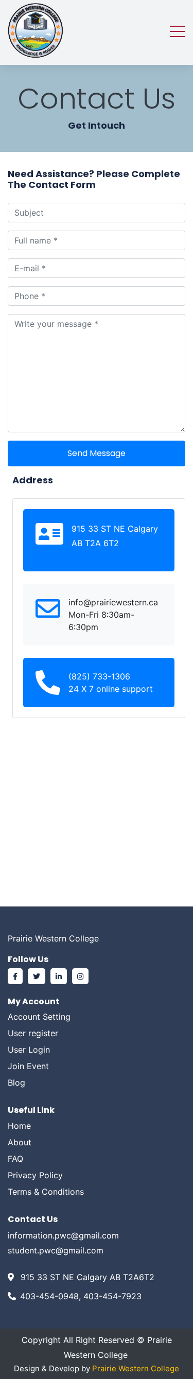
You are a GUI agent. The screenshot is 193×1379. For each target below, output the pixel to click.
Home (19, 1126)
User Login (29, 1049)
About (19, 1142)
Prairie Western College (135, 1368)
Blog (16, 1082)
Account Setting (39, 1016)
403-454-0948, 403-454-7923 (81, 1296)
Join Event (28, 1066)
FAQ (15, 1159)
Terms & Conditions (46, 1191)
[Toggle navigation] (177, 30)
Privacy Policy (35, 1175)
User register (33, 1033)
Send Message (96, 453)
